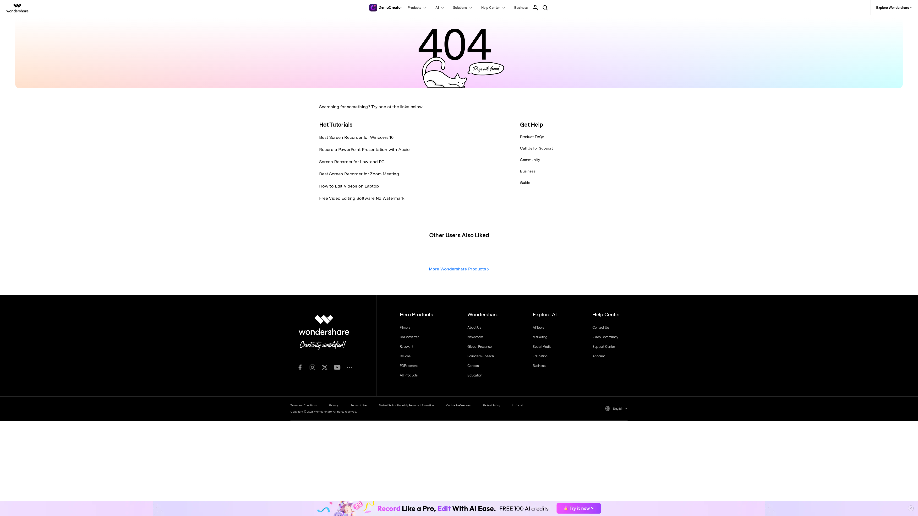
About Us (474, 327)
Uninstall (517, 405)
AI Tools (538, 327)
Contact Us (600, 327)
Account (598, 356)
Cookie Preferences (458, 405)
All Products (409, 375)
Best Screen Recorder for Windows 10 (356, 137)
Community (530, 159)
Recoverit (406, 347)
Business (528, 171)
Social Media (542, 347)
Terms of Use (358, 405)
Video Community (605, 337)
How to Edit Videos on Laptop (349, 185)
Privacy (333, 405)
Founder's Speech (480, 356)
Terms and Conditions (303, 405)
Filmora (405, 327)
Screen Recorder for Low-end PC (351, 161)
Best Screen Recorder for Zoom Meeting (359, 173)
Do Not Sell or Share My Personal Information (406, 405)
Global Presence (479, 347)
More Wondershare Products (458, 268)
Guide (525, 182)
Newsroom (475, 337)
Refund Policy (491, 405)
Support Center (603, 347)
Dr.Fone (405, 356)
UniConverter (409, 337)
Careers (473, 366)
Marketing (540, 337)
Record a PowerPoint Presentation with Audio (364, 149)
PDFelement (409, 366)
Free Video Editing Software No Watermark (361, 198)
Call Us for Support (536, 148)
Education (474, 375)
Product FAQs (532, 136)
